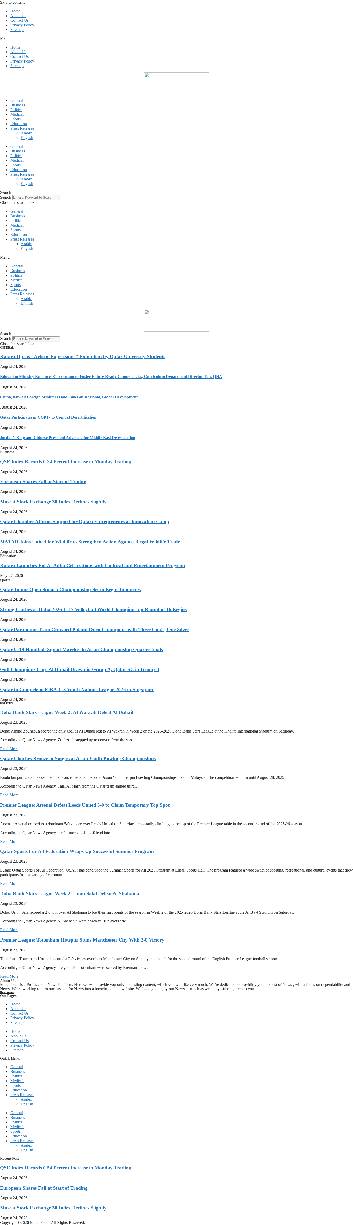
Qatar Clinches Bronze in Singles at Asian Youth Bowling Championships (78, 758)
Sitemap (17, 29)
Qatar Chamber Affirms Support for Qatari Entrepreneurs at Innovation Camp (84, 521)
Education (18, 123)
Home (15, 11)
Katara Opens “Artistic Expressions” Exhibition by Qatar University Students (82, 356)
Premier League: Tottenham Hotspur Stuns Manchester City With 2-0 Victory (82, 940)
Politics (16, 109)
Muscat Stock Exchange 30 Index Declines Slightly (53, 501)
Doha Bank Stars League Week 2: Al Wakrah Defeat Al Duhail (66, 712)
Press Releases (22, 128)
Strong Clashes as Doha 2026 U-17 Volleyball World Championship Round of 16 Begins (93, 609)
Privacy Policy (22, 25)
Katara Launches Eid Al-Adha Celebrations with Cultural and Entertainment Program (92, 565)
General (16, 100)
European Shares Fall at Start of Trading (44, 481)
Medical (17, 114)
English (27, 137)
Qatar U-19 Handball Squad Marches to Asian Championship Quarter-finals (81, 649)
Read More (9, 748)
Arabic (26, 133)
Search (5, 197)
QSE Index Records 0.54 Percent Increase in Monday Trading (65, 461)
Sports (15, 119)
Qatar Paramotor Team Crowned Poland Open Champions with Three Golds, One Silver (94, 629)
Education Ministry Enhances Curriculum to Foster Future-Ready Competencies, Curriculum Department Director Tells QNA (111, 376)
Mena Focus (40, 1222)
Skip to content (12, 2)
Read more (7, 992)
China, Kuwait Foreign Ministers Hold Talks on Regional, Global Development (69, 397)
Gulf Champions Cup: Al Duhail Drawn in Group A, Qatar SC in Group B (79, 669)
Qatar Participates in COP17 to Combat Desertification (48, 417)
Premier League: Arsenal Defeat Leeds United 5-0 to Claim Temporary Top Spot (85, 805)
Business (17, 105)
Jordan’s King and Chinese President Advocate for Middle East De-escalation (67, 437)
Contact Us (19, 20)
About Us (18, 15)
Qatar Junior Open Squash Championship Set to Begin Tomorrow (70, 589)
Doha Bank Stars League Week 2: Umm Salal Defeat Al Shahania (69, 893)
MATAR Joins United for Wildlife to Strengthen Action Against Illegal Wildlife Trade (90, 541)
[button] (176, 38)
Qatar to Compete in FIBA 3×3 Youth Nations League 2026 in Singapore (77, 689)
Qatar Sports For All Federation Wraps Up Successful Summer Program (77, 851)
